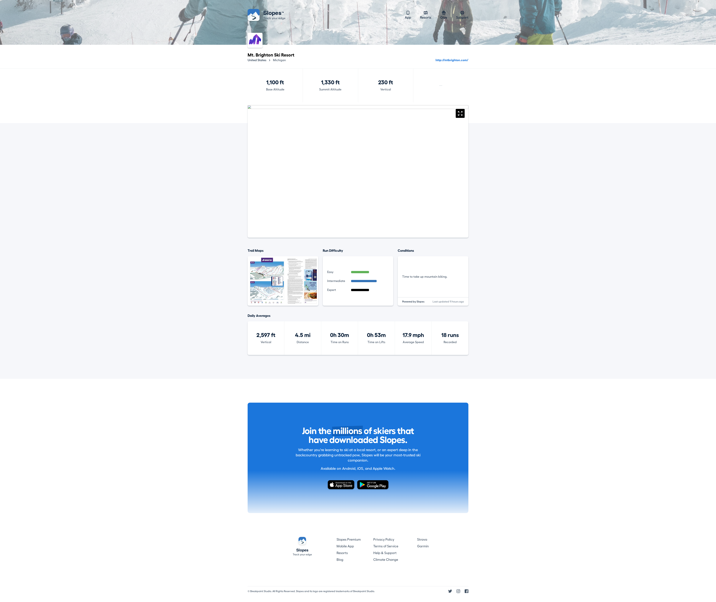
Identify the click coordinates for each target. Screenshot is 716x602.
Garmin (423, 546)
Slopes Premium (349, 539)
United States (257, 60)
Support (462, 17)
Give (443, 17)
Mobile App (345, 546)
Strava (422, 539)
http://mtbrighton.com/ (452, 60)
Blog (340, 559)
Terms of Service (385, 546)
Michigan (279, 60)
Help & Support (385, 553)
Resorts (425, 17)
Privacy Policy (383, 539)
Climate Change (385, 559)
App (408, 17)
